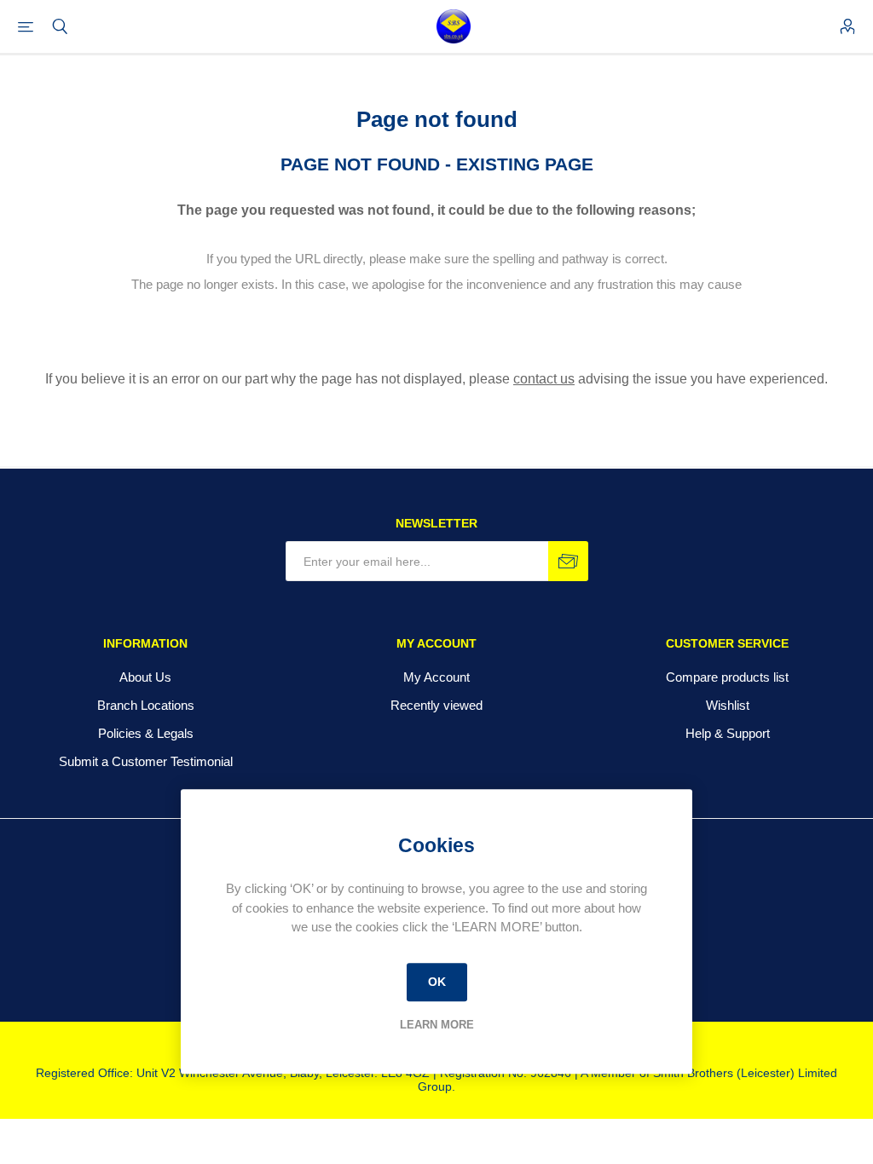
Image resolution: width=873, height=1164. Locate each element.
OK (437, 981)
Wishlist (727, 705)
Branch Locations (145, 705)
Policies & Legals (146, 733)
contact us (544, 379)
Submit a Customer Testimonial (146, 761)
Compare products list (727, 677)
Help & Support (727, 733)
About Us (145, 677)
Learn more (437, 1024)
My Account (436, 677)
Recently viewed (436, 705)
